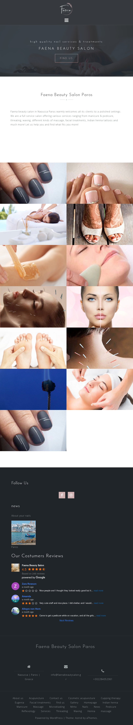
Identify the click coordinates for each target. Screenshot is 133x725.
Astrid (78, 717)
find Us (66, 58)
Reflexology (28, 711)
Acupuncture (36, 698)
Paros (14, 546)
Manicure (22, 706)
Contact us (56, 698)
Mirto (73, 706)
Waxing (78, 711)
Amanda (26, 596)
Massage (38, 706)
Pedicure (111, 706)
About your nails (21, 515)
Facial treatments (40, 702)
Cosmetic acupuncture (81, 698)
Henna (91, 711)
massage (106, 711)
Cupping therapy (111, 698)
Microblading (57, 706)
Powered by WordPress (49, 717)
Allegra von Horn (31, 608)
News (97, 706)
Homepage (90, 702)
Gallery (74, 702)
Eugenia (19, 702)
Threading (62, 711)
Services (46, 711)
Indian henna (110, 702)
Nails (85, 706)
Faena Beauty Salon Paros (65, 646)
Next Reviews (66, 620)
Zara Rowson (29, 583)
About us (18, 698)
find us (60, 702)
